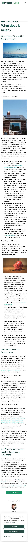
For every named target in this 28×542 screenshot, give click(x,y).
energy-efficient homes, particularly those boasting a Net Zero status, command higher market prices (13, 420)
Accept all (14, 526)
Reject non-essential (14, 531)
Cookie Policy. (11, 522)
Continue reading (14, 492)
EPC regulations (10, 235)
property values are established (10, 370)
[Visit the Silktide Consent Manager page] (22, 536)
